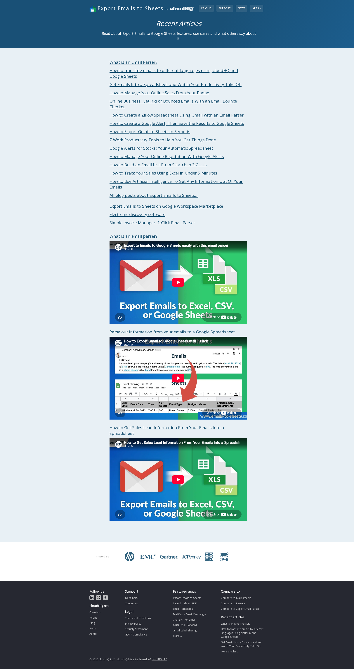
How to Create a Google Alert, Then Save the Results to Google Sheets (177, 123)
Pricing (206, 8)
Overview (94, 612)
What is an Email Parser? (133, 62)
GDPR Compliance (136, 634)
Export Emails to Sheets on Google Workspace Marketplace (166, 206)
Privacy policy (133, 623)
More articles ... (230, 651)
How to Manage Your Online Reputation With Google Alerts (167, 156)
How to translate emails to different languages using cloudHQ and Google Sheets (242, 632)
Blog (92, 623)
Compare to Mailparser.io (236, 598)
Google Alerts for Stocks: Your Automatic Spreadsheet (161, 148)
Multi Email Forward (185, 625)
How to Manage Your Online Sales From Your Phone (159, 93)
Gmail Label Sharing (185, 630)
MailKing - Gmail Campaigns (189, 614)
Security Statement (136, 629)
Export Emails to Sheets (187, 598)
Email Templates (183, 608)
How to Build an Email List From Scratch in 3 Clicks (158, 165)
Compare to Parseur (233, 603)
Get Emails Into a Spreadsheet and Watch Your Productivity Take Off (176, 84)
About (93, 633)
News (241, 8)
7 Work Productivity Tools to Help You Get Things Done (163, 140)
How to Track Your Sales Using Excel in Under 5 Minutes (163, 173)
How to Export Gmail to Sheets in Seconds (150, 131)
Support (225, 8)
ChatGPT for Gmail (184, 619)
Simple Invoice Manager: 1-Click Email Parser (152, 223)
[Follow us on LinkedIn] (91, 597)
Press (92, 628)
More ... (177, 636)
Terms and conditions (138, 618)
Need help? (131, 598)
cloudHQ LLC (159, 659)
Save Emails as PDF (185, 603)
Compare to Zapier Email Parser (240, 608)
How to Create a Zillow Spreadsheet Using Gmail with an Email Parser (177, 115)
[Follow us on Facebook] (105, 597)
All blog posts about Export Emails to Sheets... (154, 195)
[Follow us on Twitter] (98, 597)
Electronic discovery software (137, 214)
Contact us (131, 603)
